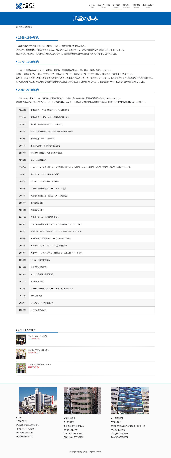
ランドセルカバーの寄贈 (37, 336)
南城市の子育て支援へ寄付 (38, 350)
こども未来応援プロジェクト (39, 364)
